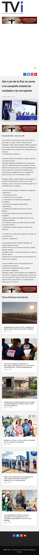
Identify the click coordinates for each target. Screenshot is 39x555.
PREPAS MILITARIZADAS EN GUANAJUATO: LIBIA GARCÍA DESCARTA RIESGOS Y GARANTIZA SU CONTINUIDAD (18, 478)
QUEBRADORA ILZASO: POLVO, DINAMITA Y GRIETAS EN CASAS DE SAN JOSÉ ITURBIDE (19, 328)
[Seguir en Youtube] (35, 74)
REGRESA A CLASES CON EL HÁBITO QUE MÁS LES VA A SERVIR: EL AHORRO (19, 441)
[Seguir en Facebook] (24, 74)
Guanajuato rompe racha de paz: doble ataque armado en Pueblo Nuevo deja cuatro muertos (19, 403)
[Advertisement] (19, 46)
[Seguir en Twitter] (28, 74)
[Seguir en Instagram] (32, 74)
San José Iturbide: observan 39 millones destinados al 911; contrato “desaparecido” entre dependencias (19, 365)
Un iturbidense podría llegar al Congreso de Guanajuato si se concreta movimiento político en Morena (17, 517)
